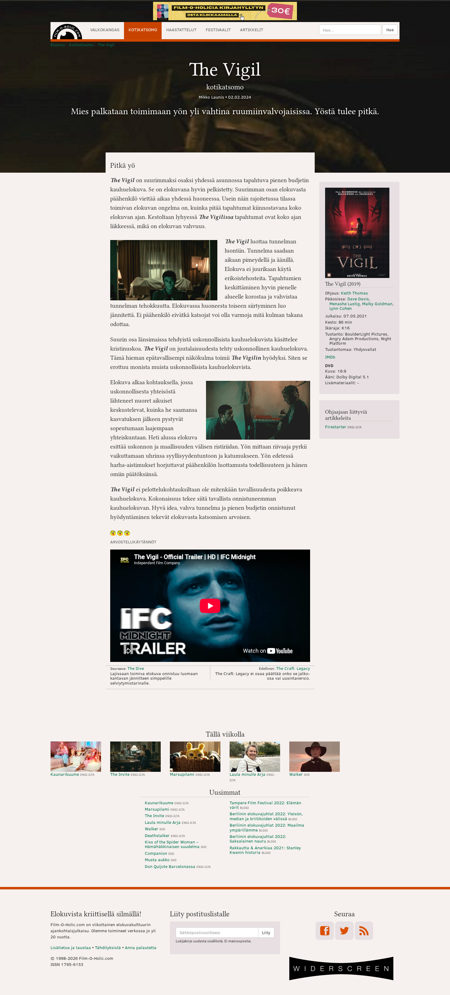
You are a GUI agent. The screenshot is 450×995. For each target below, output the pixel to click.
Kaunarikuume (72, 774)
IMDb (330, 357)
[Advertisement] (225, 709)
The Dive (135, 668)
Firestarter (343, 427)
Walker (299, 774)
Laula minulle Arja (252, 776)
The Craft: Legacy (293, 668)
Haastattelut (181, 29)
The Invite (127, 774)
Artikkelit (251, 29)
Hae (390, 29)
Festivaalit (218, 29)
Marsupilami (190, 774)
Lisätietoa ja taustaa (71, 947)
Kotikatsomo (143, 29)
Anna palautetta (140, 947)
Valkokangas (104, 29)
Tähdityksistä (108, 947)
